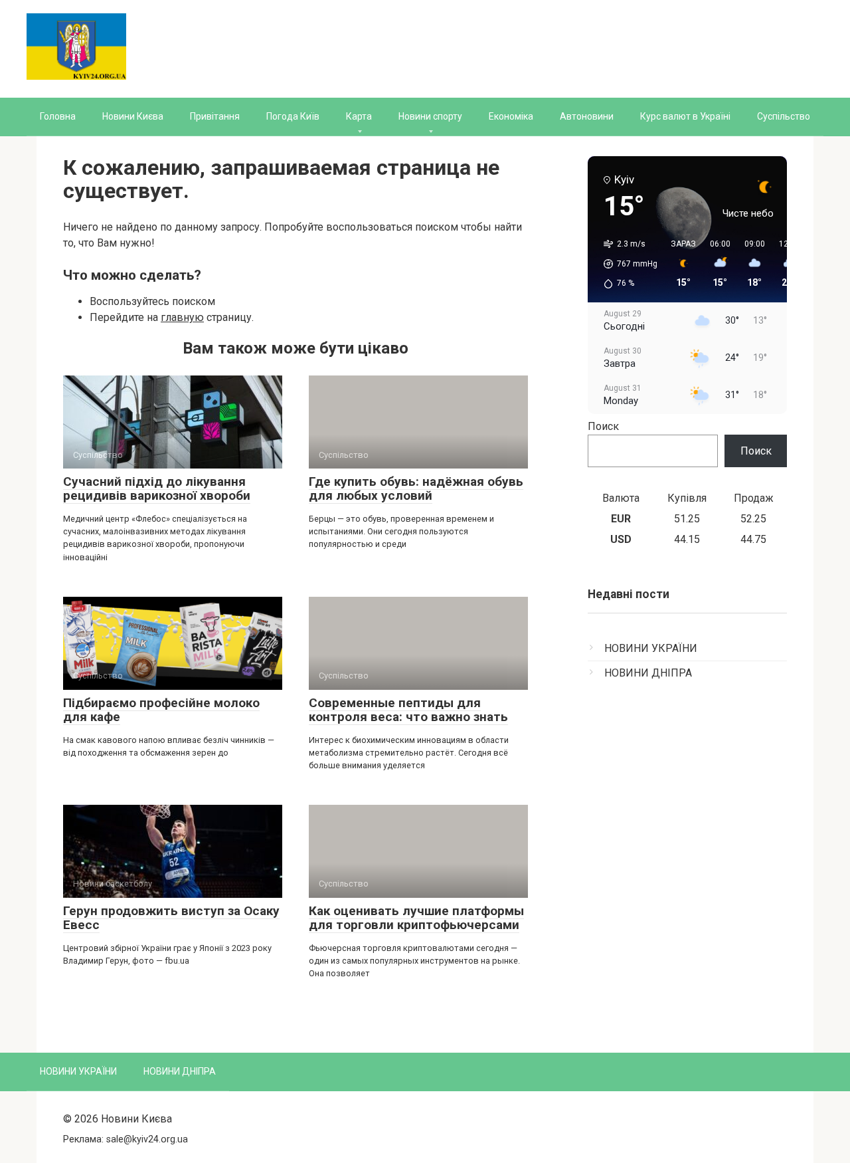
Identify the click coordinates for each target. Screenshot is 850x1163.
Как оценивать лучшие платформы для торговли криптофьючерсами (416, 917)
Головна (58, 116)
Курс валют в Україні (685, 116)
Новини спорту (430, 116)
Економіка (511, 116)
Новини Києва (132, 116)
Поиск (603, 426)
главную (182, 317)
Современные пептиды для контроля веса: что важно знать (408, 709)
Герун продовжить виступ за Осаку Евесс (171, 917)
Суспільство (783, 116)
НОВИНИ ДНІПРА (648, 673)
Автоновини (587, 116)
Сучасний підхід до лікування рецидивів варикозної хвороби (156, 488)
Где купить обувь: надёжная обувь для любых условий (416, 488)
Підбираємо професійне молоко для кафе (161, 709)
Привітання (215, 116)
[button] (626, 264)
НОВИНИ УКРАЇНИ (650, 648)
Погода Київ (292, 116)
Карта (359, 116)
